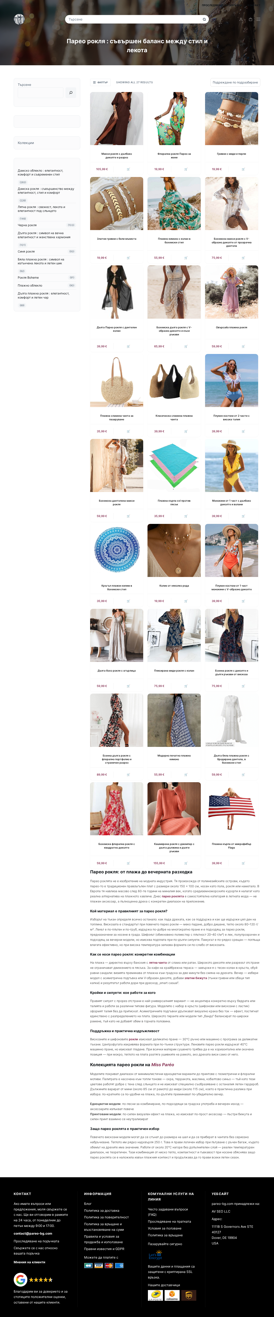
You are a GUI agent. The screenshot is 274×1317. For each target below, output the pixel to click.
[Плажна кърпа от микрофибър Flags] (231, 808)
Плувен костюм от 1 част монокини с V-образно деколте (231, 587)
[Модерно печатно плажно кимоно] (174, 720)
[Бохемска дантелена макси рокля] (116, 465)
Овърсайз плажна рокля (231, 327)
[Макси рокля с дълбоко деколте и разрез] (116, 118)
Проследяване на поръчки (222, 5)
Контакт (253, 5)
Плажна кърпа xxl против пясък (174, 502)
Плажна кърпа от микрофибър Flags (231, 845)
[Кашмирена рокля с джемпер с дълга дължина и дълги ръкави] (174, 808)
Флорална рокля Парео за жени (174, 155)
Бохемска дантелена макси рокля (116, 502)
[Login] (241, 19)
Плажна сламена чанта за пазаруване (116, 417)
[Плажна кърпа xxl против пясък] (174, 465)
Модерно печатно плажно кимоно (174, 757)
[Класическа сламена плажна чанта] (174, 380)
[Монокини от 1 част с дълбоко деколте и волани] (231, 465)
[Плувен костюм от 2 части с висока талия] (231, 380)
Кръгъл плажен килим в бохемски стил (116, 587)
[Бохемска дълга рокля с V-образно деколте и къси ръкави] (174, 291)
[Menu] (258, 19)
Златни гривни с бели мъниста (116, 238)
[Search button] (204, 19)
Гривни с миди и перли (231, 153)
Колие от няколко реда (174, 585)
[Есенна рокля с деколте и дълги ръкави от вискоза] (231, 635)
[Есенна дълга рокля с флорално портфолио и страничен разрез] (116, 720)
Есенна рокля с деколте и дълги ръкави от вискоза (231, 672)
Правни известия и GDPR (104, 1249)
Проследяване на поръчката (36, 1241)
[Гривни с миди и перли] (231, 118)
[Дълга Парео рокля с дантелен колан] (116, 291)
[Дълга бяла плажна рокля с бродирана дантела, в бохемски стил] (231, 720)
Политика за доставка (101, 1210)
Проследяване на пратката (169, 1221)
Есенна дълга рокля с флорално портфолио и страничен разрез (116, 759)
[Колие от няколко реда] (174, 550)
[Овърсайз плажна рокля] (231, 291)
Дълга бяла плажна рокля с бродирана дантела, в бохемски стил (231, 759)
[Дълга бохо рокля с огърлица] (116, 635)
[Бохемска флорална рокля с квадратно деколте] (116, 808)
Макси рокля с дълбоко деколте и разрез (116, 155)
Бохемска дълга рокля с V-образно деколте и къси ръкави (174, 331)
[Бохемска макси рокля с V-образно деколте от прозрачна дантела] (231, 203)
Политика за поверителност (106, 1217)
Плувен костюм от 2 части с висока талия (231, 417)
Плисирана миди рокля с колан (174, 670)
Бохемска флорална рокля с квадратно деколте (116, 845)
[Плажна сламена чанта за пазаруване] (116, 380)
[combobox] (134, 19)
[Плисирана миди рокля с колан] (174, 635)
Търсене (24, 85)
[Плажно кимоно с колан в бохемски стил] (174, 203)
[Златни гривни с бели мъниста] (116, 203)
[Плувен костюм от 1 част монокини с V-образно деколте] (231, 550)
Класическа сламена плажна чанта (174, 417)
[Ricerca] (71, 92)
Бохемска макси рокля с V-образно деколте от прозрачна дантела (232, 242)
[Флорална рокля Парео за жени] (174, 118)
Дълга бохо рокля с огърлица (117, 670)
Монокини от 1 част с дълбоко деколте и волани (231, 502)
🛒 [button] (128, 169)
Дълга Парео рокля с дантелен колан (117, 329)
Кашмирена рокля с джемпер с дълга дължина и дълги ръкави (174, 847)
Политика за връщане (165, 1235)
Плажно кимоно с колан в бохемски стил (174, 240)
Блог (88, 1204)
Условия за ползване (165, 1228)
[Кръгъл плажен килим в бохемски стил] (116, 550)
